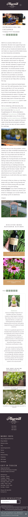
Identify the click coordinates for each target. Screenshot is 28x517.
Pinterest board (14, 100)
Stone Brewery (12, 114)
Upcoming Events (5, 448)
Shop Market (4, 441)
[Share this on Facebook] (7, 35)
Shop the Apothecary (13, 254)
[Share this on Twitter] (9, 35)
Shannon (6, 31)
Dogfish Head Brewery (14, 118)
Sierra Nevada (5, 108)
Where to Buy (4, 443)
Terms (2, 450)
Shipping (3, 457)
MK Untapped (16, 31)
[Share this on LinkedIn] (12, 35)
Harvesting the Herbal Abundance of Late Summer (14, 388)
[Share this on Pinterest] (14, 35)
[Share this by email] (16, 35)
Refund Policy (4, 455)
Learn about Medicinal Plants (14, 282)
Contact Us (4, 492)
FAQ (2, 445)
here (17, 515)
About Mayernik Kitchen (7, 439)
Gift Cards (3, 459)
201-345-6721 (8, 490)
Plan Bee (15, 110)
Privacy (2, 452)
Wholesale (3, 461)
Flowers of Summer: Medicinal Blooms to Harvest (14, 407)
